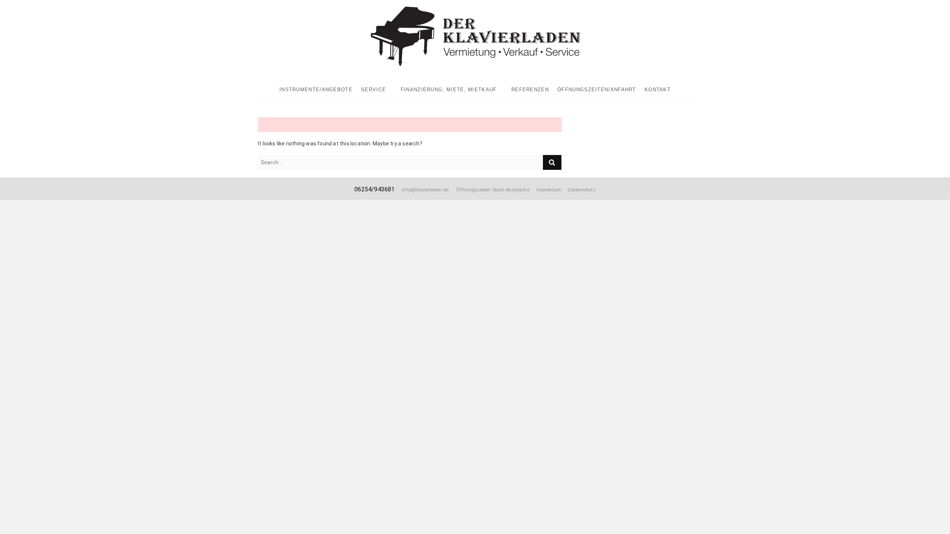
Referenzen (530, 89)
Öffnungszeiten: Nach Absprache (496, 189)
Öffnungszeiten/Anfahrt (596, 89)
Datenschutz (582, 189)
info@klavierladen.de (425, 189)
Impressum (549, 189)
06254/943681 (374, 189)
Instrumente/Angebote (316, 89)
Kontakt (658, 89)
